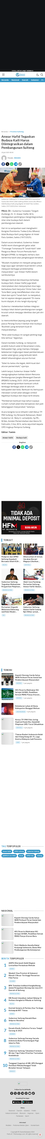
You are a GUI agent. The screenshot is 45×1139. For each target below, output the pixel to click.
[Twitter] (7, 164)
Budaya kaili (21, 438)
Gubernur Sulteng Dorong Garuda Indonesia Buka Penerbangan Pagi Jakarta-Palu (24, 1040)
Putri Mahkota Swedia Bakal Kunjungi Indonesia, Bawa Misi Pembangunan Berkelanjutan (27, 947)
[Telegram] (16, 164)
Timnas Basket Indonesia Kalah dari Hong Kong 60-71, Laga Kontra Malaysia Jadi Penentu (29, 736)
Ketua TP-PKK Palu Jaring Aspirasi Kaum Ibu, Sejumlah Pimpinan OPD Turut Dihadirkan (29, 721)
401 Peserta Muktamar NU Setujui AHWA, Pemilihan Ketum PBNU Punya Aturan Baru (27, 693)
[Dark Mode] (37, 74)
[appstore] (16, 1103)
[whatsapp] (18, 1093)
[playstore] (27, 1103)
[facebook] (11, 1093)
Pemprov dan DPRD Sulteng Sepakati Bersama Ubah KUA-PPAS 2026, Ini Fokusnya (10, 561)
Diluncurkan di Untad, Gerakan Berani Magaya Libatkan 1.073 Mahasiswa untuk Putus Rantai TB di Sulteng (33, 562)
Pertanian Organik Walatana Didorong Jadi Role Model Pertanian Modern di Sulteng (10, 611)
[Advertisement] (23, 36)
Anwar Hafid (8, 438)
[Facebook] (3, 164)
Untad (21, 856)
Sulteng (39, 856)
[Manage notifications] (40, 1135)
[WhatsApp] (11, 164)
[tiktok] (33, 1093)
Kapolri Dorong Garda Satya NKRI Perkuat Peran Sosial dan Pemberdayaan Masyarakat (28, 677)
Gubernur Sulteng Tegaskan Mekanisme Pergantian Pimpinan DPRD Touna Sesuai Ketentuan (11, 586)
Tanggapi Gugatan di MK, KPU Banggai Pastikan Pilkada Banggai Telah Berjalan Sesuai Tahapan (26, 1065)
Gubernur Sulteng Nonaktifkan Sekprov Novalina (22, 1019)
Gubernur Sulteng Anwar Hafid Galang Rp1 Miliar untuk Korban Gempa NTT (32, 610)
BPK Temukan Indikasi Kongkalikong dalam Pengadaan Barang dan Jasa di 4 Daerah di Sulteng (25, 987)
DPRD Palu (30, 856)
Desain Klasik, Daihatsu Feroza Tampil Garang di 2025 (25, 1029)
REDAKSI (17, 158)
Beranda (4, 132)
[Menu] (3, 74)
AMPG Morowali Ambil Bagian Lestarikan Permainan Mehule (22, 964)
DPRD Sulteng (19, 851)
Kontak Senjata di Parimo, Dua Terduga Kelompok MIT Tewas (26, 1009)
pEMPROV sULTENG (9, 856)
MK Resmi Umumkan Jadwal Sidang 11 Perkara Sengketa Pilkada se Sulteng (25, 999)
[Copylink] (20, 164)
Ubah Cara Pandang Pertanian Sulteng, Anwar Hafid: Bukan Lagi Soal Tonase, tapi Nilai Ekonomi (32, 586)
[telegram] (22, 1093)
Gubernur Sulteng (33, 851)
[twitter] (15, 1093)
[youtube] (29, 1093)
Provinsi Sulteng (17, 132)
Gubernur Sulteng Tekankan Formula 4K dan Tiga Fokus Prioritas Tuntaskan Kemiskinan (26, 1053)
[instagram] (26, 1093)
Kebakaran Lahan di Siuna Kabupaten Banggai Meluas (27, 707)
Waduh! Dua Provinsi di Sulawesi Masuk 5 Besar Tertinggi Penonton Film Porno (24, 975)
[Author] (3, 158)
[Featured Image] (22, 197)
